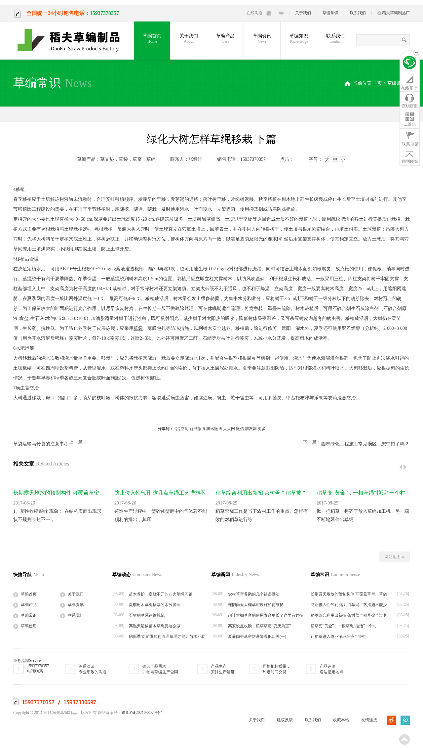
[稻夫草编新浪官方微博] (391, 720)
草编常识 (330, 13)
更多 (262, 428)
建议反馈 (285, 720)
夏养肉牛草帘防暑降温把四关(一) (257, 636)
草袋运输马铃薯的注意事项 (41, 443)
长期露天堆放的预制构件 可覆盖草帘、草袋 (349, 594)
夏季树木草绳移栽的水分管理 (154, 604)
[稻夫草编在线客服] (410, 100)
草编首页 (152, 38)
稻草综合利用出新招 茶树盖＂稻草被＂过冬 (349, 615)
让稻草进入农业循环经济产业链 (338, 636)
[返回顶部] (410, 156)
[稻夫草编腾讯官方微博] (405, 720)
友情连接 (369, 720)
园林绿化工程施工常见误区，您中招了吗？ (365, 443)
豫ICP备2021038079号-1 (142, 712)
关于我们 (303, 13)
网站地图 (393, 556)
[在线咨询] (410, 82)
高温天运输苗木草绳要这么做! (155, 626)
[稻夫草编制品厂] (72, 40)
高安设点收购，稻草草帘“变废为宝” (259, 626)
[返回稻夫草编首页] (410, 63)
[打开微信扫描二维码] (410, 119)
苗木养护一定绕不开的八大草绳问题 (160, 594)
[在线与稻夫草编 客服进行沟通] (281, 13)
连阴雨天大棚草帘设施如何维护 (256, 604)
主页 (377, 83)
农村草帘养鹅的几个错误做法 (254, 594)
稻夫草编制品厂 (396, 13)
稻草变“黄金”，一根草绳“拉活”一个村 (361, 493)
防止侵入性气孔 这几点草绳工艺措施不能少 (349, 604)
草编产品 (225, 38)
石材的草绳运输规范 (147, 615)
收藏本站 (341, 720)
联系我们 (358, 13)
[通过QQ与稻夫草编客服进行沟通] (268, 13)
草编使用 (29, 626)
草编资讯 (262, 38)
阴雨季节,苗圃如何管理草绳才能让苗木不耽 (167, 636)
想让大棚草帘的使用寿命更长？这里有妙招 (265, 615)
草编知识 (298, 38)
